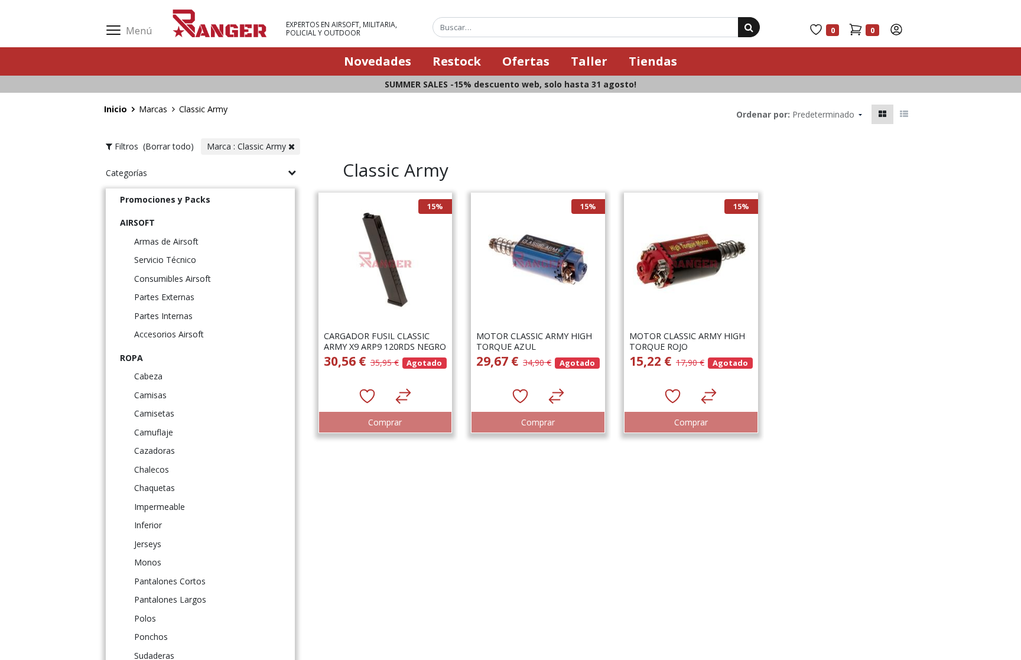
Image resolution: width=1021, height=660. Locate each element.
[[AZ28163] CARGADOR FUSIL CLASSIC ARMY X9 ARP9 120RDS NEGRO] (385, 317)
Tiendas (653, 61)
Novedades (377, 61)
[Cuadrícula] (882, 114)
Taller (589, 61)
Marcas (153, 109)
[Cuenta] (896, 29)
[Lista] (904, 114)
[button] (827, 114)
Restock (457, 61)
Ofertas (525, 61)
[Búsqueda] (749, 27)
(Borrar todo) (169, 146)
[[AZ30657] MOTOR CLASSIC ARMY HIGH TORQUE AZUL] (537, 317)
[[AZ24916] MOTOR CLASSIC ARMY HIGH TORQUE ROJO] (690, 317)
